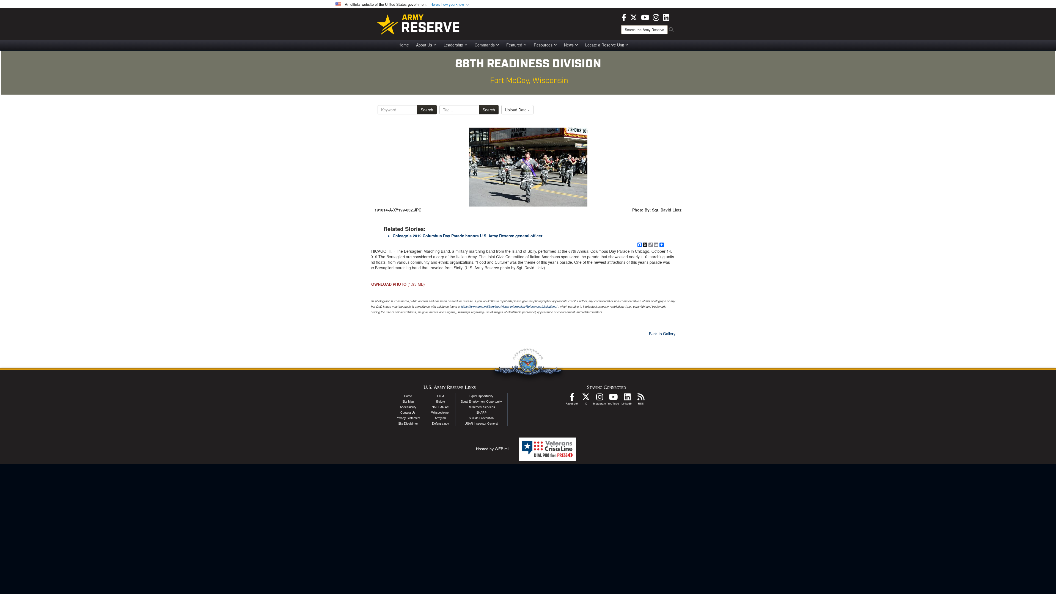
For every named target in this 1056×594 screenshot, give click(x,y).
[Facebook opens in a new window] (624, 17)
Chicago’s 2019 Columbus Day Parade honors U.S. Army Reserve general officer (467, 235)
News (569, 45)
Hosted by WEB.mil (492, 449)
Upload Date (516, 109)
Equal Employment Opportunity (481, 401)
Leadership (453, 45)
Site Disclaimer (408, 423)
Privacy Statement (408, 418)
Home (403, 45)
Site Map (408, 401)
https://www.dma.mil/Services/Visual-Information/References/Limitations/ (509, 306)
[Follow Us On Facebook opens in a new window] (572, 398)
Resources (543, 45)
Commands (485, 45)
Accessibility (408, 407)
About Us (424, 45)
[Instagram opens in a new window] (656, 17)
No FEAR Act (440, 407)
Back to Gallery (662, 333)
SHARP (481, 412)
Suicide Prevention (481, 418)
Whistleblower (440, 412)
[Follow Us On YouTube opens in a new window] (613, 398)
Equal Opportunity (481, 396)
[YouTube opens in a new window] (645, 17)
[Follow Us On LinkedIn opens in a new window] (627, 398)
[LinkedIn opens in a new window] (666, 17)
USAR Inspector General (481, 423)
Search (427, 109)
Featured (514, 45)
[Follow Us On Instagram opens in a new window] (599, 398)
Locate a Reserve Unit (604, 45)
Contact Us (408, 412)
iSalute (440, 401)
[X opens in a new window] (633, 17)
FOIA (440, 396)
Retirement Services (481, 407)
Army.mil (440, 418)
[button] (450, 4)
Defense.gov (440, 423)
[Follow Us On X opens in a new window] (586, 398)
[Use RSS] (641, 398)
